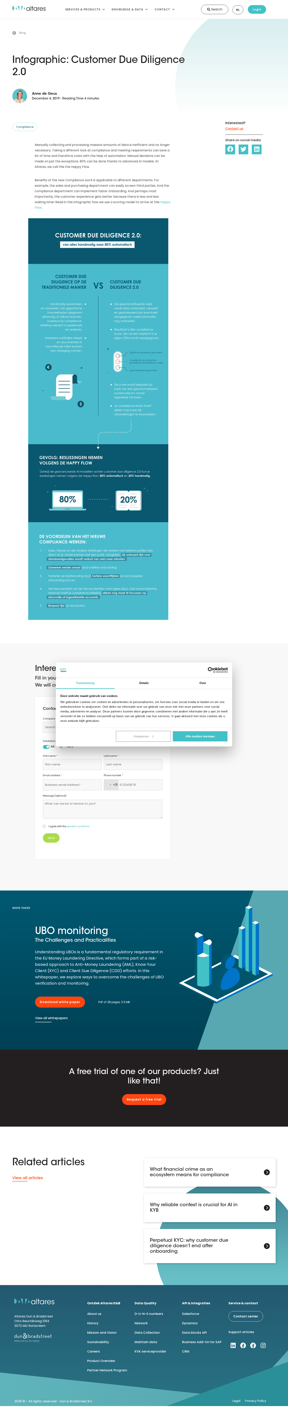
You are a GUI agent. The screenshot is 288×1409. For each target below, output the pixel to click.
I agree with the (69, 826)
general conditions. (78, 826)
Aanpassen (141, 736)
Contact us (234, 128)
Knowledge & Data (127, 9)
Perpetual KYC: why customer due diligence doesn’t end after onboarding (189, 1246)
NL (238, 10)
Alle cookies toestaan (200, 736)
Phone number (113, 775)
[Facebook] (243, 1345)
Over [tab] (202, 683)
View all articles (27, 1178)
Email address (52, 775)
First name (50, 756)
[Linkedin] (233, 1345)
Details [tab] (144, 683)
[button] (230, 149)
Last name (111, 756)
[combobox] (111, 785)
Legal (236, 1401)
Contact (162, 9)
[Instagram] (263, 1345)
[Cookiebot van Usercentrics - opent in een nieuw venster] (211, 670)
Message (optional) (54, 795)
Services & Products (82, 9)
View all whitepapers (51, 1018)
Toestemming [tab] (85, 683)
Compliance (25, 127)
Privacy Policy (255, 1401)
